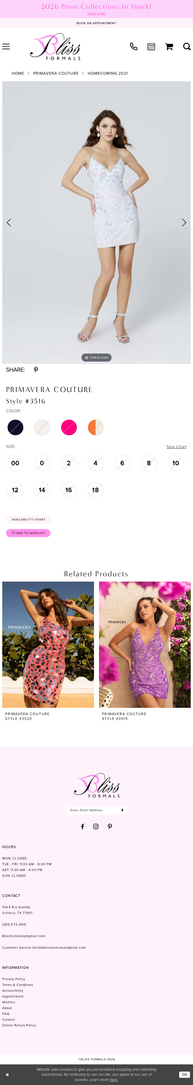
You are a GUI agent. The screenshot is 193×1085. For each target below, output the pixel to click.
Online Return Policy (19, 1025)
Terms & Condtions (17, 984)
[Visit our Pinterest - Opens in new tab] (110, 827)
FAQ (6, 1013)
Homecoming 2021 (108, 73)
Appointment (13, 996)
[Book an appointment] (151, 46)
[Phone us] (133, 46)
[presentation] (48, 645)
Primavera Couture (56, 73)
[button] (169, 47)
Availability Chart (28, 519)
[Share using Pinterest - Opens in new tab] (36, 370)
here (114, 1079)
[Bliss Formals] (55, 46)
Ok (185, 1074)
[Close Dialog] (7, 1074)
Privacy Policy (13, 979)
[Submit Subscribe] (123, 810)
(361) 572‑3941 (14, 924)
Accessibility (12, 990)
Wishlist (8, 1002)
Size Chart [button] (177, 447)
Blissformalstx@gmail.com (23, 936)
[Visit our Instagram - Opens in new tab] (96, 826)
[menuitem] (133, 46)
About (7, 1008)
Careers (8, 1019)
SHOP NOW (96, 13)
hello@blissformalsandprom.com (59, 947)
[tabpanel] (96, 222)
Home (18, 73)
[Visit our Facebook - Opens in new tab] (82, 827)
